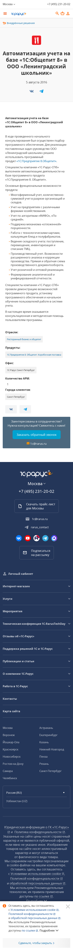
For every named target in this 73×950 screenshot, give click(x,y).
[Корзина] (62, 13)
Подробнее (47, 930)
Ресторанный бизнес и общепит (24, 339)
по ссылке (42, 896)
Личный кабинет (20, 574)
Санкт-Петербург (50, 771)
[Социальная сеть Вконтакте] (19, 538)
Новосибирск (12, 756)
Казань (44, 742)
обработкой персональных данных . (36, 918)
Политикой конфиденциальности (30, 914)
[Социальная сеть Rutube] (36, 538)
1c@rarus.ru (38, 444)
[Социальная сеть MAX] (54, 538)
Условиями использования (35, 910)
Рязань (44, 764)
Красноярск (10, 749)
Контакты (10, 699)
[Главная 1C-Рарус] (31, 14)
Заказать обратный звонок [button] (37, 435)
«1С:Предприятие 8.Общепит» (36, 161)
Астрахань (46, 728)
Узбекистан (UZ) (16, 801)
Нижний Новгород (51, 749)
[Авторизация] (68, 13)
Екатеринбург (48, 735)
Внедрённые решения (21, 23)
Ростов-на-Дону (13, 764)
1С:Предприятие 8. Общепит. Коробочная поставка (34, 354)
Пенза (43, 756)
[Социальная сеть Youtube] (28, 538)
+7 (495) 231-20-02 (58, 4)
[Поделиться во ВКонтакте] (32, 92)
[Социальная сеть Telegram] (45, 538)
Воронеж (9, 735)
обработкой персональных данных (36, 883)
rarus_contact (40, 527)
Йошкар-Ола (11, 742)
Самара (8, 771)
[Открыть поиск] (57, 13)
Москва (8, 728)
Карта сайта (11, 711)
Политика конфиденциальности (38, 832)
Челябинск (10, 778)
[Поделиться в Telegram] (41, 92)
